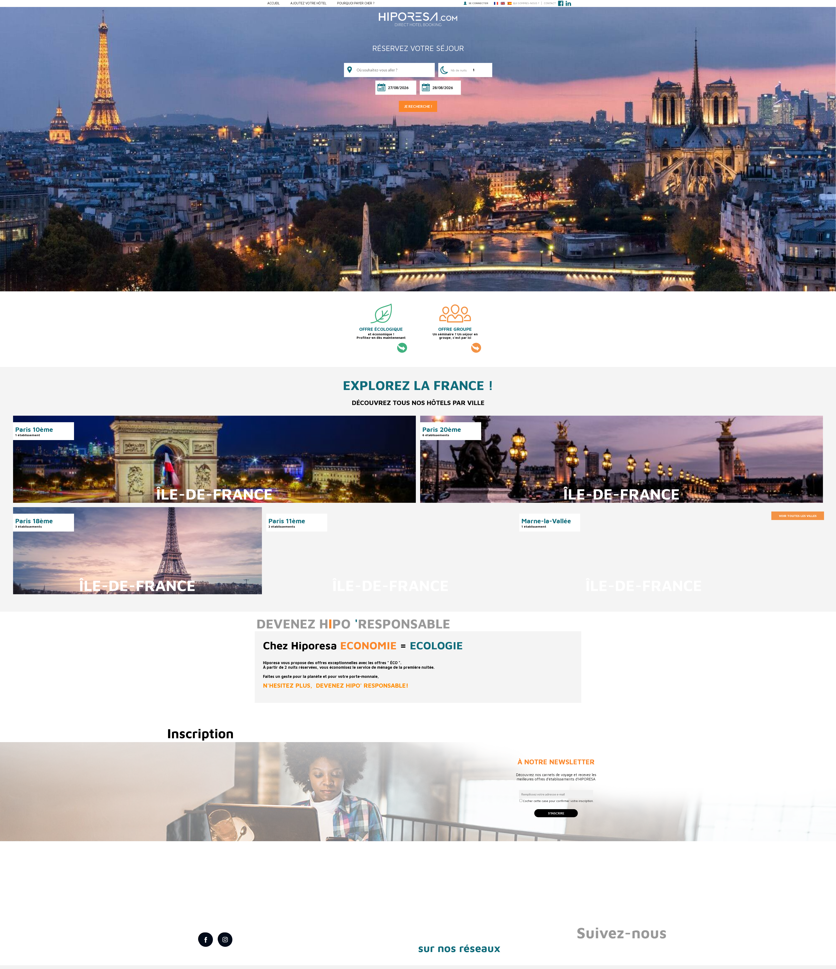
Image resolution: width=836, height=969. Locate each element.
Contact (550, 3)
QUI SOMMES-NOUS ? (526, 3)
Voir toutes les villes (798, 516)
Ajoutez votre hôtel (308, 3)
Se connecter (478, 3)
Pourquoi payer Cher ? (355, 3)
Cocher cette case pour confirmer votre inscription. (558, 801)
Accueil (273, 3)
